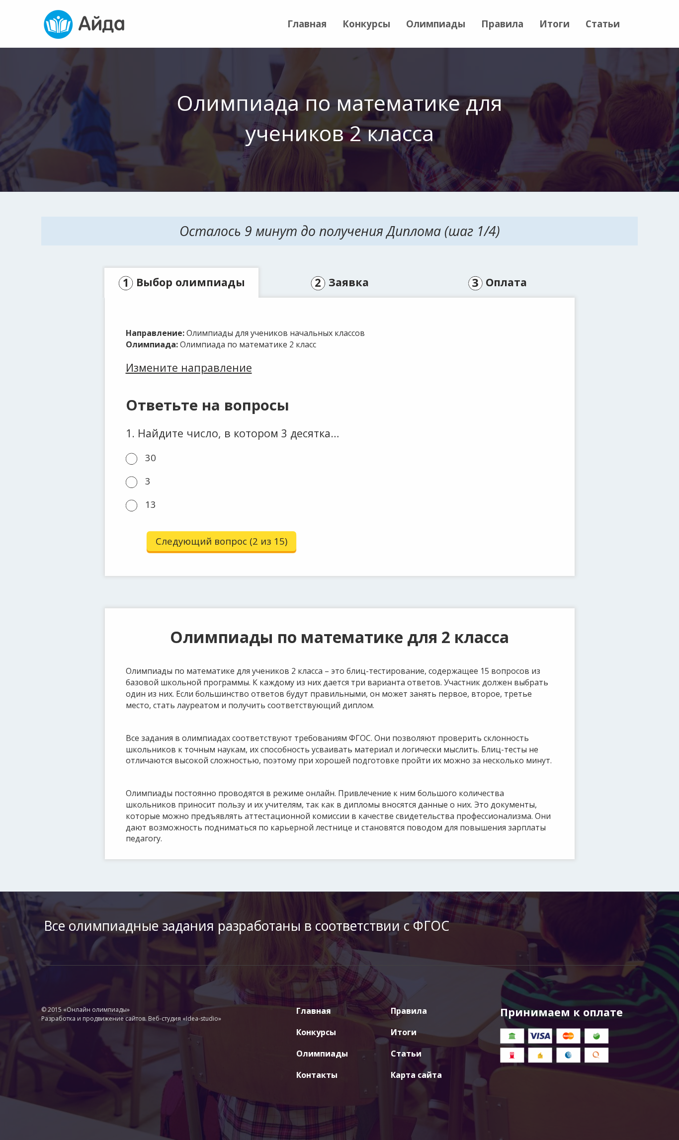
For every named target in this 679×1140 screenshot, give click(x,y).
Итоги (554, 23)
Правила (502, 23)
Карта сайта (416, 1074)
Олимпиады (435, 23)
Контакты (317, 1074)
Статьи (603, 23)
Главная (307, 23)
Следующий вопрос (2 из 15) (221, 541)
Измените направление (189, 367)
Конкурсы (366, 23)
